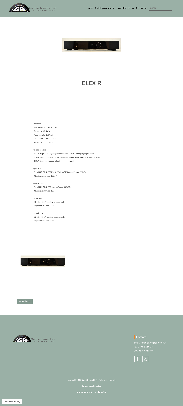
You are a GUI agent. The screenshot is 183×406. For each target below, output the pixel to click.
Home (90, 7)
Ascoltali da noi (126, 7)
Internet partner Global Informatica (91, 392)
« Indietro (24, 301)
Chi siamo (141, 7)
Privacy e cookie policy (91, 386)
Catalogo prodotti (104, 7)
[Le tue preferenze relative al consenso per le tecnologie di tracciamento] (12, 401)
